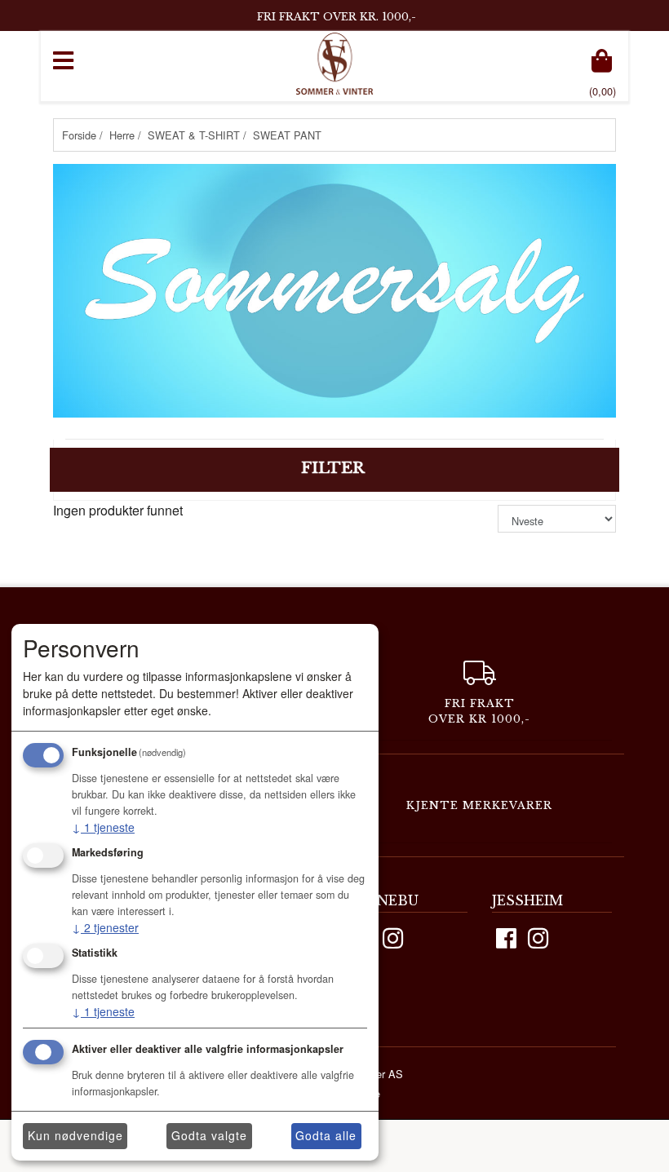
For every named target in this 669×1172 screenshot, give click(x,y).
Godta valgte (209, 1135)
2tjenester (105, 927)
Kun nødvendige (75, 1135)
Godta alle (326, 1135)
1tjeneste (103, 827)
